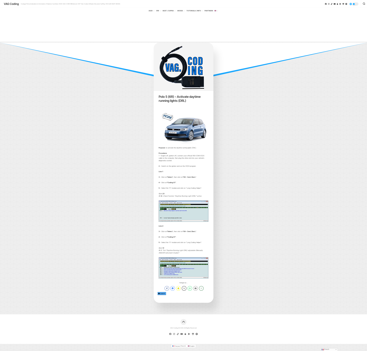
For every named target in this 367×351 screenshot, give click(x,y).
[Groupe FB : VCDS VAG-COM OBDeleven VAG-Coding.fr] (326, 4)
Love (162, 293)
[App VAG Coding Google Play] (340, 4)
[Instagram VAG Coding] (329, 4)
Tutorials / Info (193, 11)
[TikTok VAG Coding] (332, 4)
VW (157, 11)
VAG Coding (11, 4)
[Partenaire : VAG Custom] (343, 4)
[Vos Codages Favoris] (346, 4)
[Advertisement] (183, 28)
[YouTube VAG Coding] (335, 4)
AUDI (151, 11)
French (326, 349)
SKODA (180, 11)
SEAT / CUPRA (168, 11)
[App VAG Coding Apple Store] (337, 4)
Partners (209, 11)
